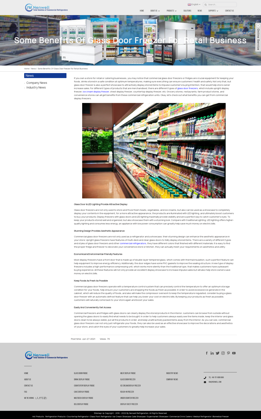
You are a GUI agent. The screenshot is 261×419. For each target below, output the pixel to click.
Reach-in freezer (127, 392)
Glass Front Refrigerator (101, 416)
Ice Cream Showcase (122, 416)
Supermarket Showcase (157, 416)
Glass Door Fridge (81, 373)
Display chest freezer (129, 404)
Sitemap (97, 413)
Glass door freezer (127, 379)
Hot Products (38, 416)
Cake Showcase (139, 416)
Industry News (36, 87)
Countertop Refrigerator (78, 416)
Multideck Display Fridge (83, 398)
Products (170, 11)
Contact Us (229, 11)
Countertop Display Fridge (84, 386)
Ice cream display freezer (130, 386)
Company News (36, 83)
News (200, 11)
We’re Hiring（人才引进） (36, 398)
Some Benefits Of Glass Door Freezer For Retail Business (63, 68)
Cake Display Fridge (81, 392)
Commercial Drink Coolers (180, 416)
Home (142, 11)
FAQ (25, 392)
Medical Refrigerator (202, 416)
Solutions (187, 11)
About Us (153, 11)
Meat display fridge (128, 373)
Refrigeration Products (55, 416)
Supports (212, 11)
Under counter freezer (129, 398)
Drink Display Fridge (82, 379)
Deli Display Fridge (81, 404)
